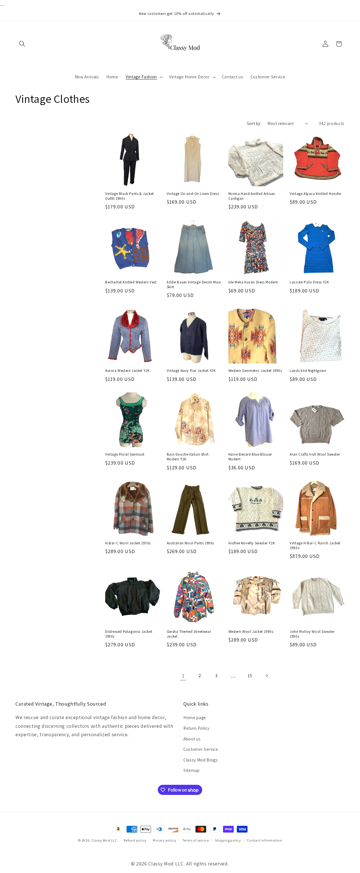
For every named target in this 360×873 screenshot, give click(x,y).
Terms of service (195, 840)
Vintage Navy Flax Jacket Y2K (191, 371)
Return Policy (196, 728)
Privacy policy (164, 840)
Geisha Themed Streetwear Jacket (189, 634)
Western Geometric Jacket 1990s (255, 371)
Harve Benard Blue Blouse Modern (250, 456)
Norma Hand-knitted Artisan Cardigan (251, 196)
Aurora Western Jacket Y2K (127, 371)
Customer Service (200, 749)
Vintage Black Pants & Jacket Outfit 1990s (129, 196)
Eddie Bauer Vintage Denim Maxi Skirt (194, 284)
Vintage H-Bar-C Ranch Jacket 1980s (315, 545)
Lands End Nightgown (308, 371)
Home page (194, 717)
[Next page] (266, 676)
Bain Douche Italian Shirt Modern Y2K (188, 456)
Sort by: (254, 123)
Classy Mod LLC (104, 840)
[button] (22, 44)
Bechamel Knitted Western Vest (130, 282)
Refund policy (135, 840)
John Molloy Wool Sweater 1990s (312, 634)
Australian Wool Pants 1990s (190, 543)
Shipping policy (228, 840)
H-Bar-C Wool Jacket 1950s (128, 543)
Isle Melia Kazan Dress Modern (253, 282)
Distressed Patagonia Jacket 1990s (128, 634)
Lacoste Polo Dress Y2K (309, 282)
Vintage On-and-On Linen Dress (193, 194)
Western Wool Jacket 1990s (250, 631)
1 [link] (183, 675)
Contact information (264, 840)
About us (192, 739)
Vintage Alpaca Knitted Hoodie (315, 194)
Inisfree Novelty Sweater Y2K (251, 543)
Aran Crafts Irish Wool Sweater (315, 454)
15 (250, 675)
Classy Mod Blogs (200, 760)
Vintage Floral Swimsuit (125, 454)
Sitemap (191, 770)
